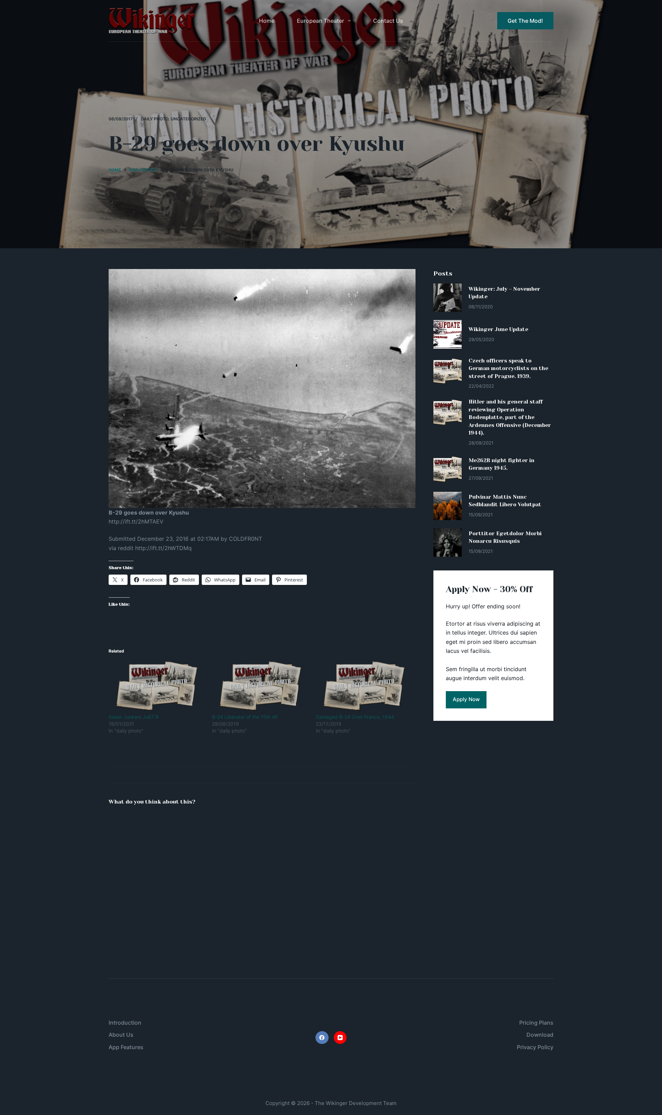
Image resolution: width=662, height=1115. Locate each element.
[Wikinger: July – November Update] (447, 297)
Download (539, 1034)
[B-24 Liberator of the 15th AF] (260, 686)
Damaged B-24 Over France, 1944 (355, 717)
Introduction (125, 1022)
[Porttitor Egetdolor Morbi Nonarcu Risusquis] (447, 542)
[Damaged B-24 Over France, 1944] (364, 686)
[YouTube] (340, 1037)
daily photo (154, 118)
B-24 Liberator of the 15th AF (245, 717)
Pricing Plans (536, 1022)
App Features (126, 1047)
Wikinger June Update (498, 329)
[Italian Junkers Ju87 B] (157, 686)
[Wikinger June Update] (447, 334)
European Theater (320, 20)
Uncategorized (188, 118)
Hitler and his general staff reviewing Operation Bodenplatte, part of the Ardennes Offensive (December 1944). (510, 417)
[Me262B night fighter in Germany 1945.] (447, 469)
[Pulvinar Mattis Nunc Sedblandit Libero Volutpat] (447, 506)
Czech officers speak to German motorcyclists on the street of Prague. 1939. (508, 368)
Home (266, 20)
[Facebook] (322, 1037)
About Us (121, 1034)
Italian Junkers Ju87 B (134, 717)
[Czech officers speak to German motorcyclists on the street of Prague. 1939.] (447, 371)
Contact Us (388, 20)
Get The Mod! (525, 20)
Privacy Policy (535, 1047)
